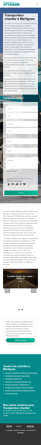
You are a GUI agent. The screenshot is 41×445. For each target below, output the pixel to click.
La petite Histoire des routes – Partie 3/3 (20, 277)
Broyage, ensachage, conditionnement (17, 385)
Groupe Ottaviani (19, 430)
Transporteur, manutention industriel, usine (18, 382)
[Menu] (37, 4)
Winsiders (21, 432)
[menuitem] (37, 4)
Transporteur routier (11, 393)
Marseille (19, 413)
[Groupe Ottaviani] (17, 4)
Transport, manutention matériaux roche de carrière (21, 373)
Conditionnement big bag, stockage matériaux (19, 388)
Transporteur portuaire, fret (13, 379)
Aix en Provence (28, 413)
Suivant (34, 290)
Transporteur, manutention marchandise (17, 376)
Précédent (7, 290)
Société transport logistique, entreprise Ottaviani (20, 390)
